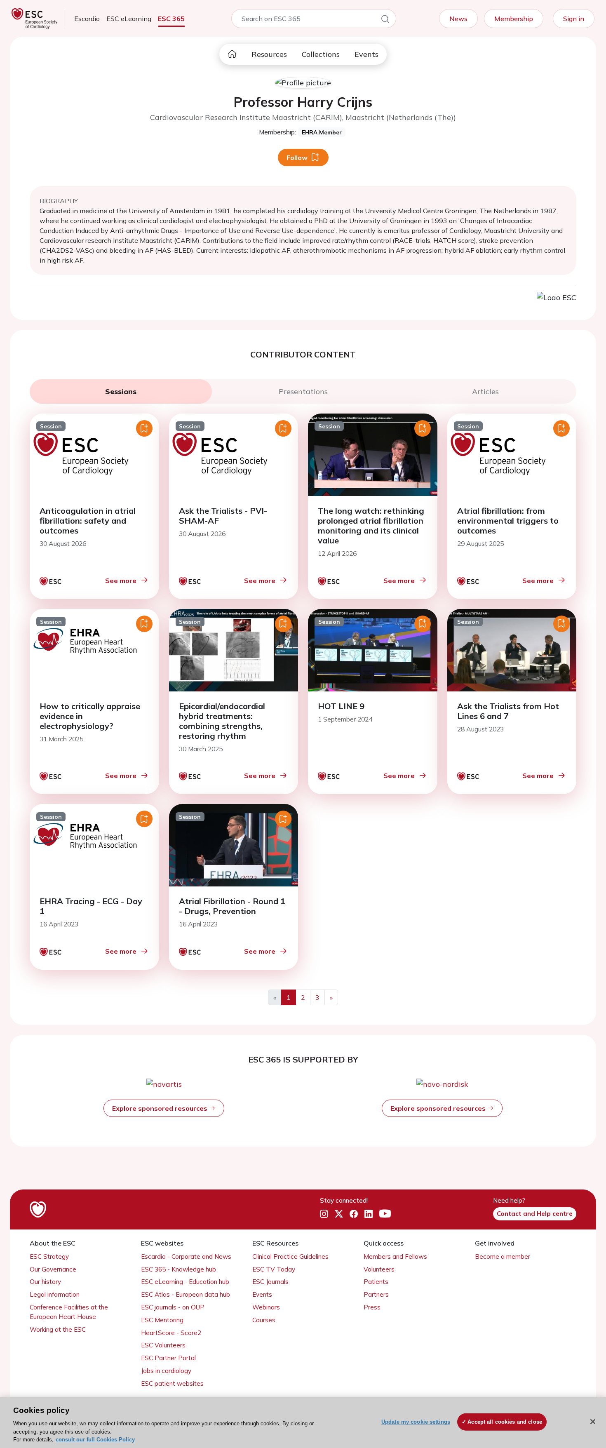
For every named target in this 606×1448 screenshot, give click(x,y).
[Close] (593, 1422)
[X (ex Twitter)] (339, 1214)
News (458, 18)
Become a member (502, 1256)
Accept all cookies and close (504, 1422)
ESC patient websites (172, 1383)
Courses (263, 1320)
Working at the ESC (58, 1329)
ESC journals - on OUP (172, 1307)
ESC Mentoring (162, 1320)
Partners (376, 1294)
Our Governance (53, 1269)
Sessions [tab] (120, 391)
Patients (376, 1282)
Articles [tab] (485, 391)
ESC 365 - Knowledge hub (178, 1269)
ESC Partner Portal (168, 1358)
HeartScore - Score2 (171, 1333)
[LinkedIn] (368, 1214)
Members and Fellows (395, 1256)
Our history (45, 1282)
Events (366, 54)
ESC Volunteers (163, 1345)
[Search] (385, 20)
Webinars (266, 1307)
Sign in (573, 18)
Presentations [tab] (303, 391)
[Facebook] (354, 1214)
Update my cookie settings (415, 1422)
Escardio (87, 18)
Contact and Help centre (535, 1214)
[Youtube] (385, 1214)
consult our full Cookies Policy (95, 1439)
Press (372, 1307)
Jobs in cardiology (166, 1371)
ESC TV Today (273, 1269)
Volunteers (379, 1269)
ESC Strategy (49, 1256)
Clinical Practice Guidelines (290, 1256)
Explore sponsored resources (160, 1108)
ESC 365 (171, 18)
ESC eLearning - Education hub (185, 1282)
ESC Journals (270, 1282)
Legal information (55, 1294)
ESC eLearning (128, 18)
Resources (269, 54)
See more (120, 580)
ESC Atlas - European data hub (185, 1294)
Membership (513, 18)
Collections (321, 54)
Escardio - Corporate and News (186, 1256)
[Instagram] (324, 1214)
